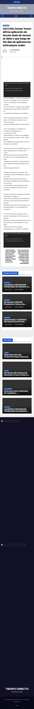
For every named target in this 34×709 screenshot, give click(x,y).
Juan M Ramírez (15, 50)
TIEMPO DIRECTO (17, 7)
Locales (6, 352)
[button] (29, 16)
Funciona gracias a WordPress (12, 699)
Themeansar (17, 701)
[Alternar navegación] (16, 16)
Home (17, 705)
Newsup (26, 699)
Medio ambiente (8, 388)
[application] (17, 89)
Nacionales (6, 25)
